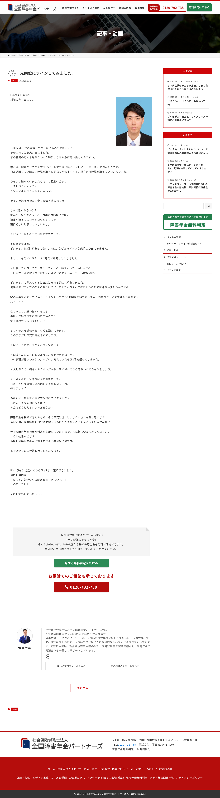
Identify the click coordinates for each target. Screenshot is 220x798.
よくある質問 (174, 236)
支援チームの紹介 (176, 263)
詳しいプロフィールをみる (71, 666)
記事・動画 (173, 250)
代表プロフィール (176, 256)
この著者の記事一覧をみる (125, 666)
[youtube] (48, 656)
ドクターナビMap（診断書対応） (184, 243)
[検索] (208, 206)
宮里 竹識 (24, 648)
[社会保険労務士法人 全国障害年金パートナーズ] (32, 7)
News (14, 80)
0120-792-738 (127, 744)
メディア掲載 (174, 270)
